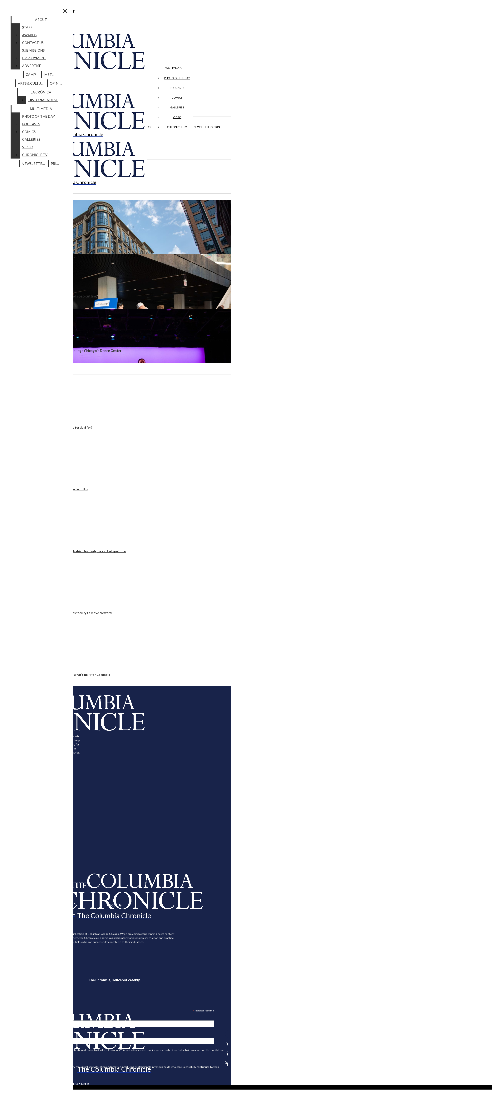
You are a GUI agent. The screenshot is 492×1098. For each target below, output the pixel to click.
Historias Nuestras (46, 100)
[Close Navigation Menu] (65, 11)
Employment (34, 58)
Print (218, 127)
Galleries (177, 107)
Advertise (31, 66)
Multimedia (173, 67)
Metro (50, 74)
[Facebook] (226, 1034)
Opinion (57, 83)
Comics (177, 97)
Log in (85, 1083)
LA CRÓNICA (41, 92)
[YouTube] (226, 1064)
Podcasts (177, 87)
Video (177, 117)
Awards (29, 35)
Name (10, 1035)
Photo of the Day (177, 78)
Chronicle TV (177, 127)
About (41, 19)
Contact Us (32, 42)
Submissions (33, 50)
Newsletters (203, 127)
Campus (33, 74)
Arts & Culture (31, 83)
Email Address (15, 1018)
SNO (74, 1083)
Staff (27, 27)
